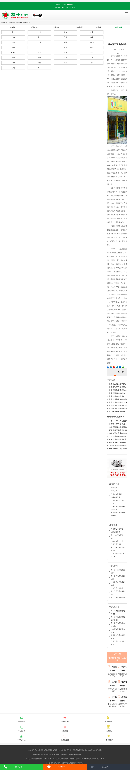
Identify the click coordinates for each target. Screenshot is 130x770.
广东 (91, 58)
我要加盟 (79, 27)
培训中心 (56, 27)
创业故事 (23, 23)
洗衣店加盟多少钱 (117, 541)
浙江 (91, 52)
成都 (65, 63)
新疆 (65, 42)
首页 (10, 23)
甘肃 (39, 32)
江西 (13, 58)
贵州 (39, 37)
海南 (91, 32)
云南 (13, 42)
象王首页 (105, 767)
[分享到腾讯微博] (117, 367)
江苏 (39, 42)
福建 (65, 52)
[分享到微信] (123, 367)
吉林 (13, 47)
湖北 (13, 68)
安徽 (39, 58)
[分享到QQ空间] (111, 367)
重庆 (13, 63)
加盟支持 (33, 27)
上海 (65, 58)
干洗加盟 (16, 23)
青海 (65, 32)
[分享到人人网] (120, 367)
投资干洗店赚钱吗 (117, 588)
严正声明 (114, 488)
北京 (28, 23)
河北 (39, 52)
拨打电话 (18, 767)
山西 (91, 63)
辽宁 (39, 47)
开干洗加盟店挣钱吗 (118, 597)
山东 (39, 68)
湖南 (91, 37)
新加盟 (99, 27)
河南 (39, 63)
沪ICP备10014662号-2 (89, 754)
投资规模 (11, 27)
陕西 (91, 47)
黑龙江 (13, 52)
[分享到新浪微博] (114, 367)
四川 (65, 47)
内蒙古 (91, 42)
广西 (13, 37)
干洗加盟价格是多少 (118, 544)
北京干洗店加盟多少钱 (118, 408)
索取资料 (62, 767)
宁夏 (65, 37)
